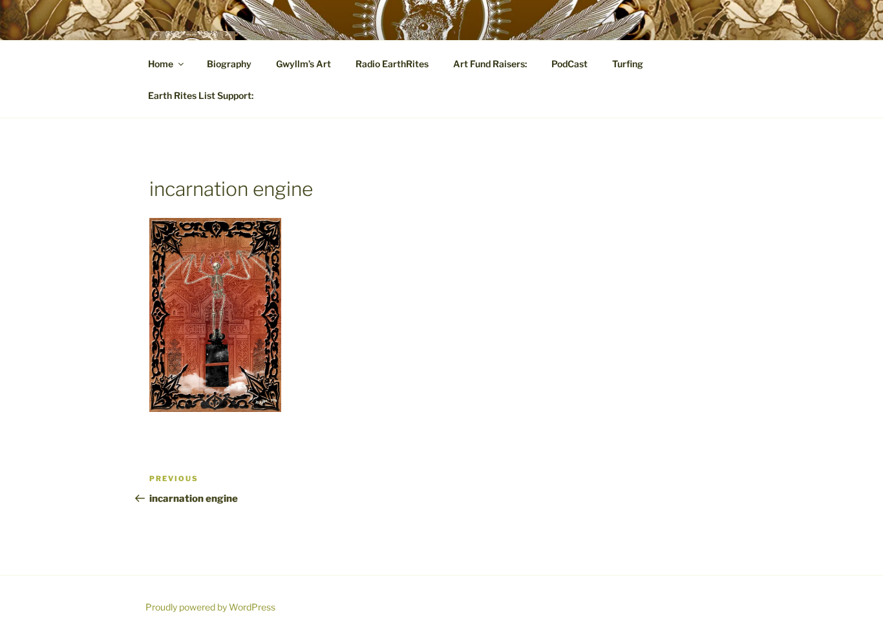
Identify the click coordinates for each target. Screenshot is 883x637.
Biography (229, 63)
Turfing (627, 63)
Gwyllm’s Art (303, 63)
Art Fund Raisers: (490, 63)
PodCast (569, 63)
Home (160, 63)
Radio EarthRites (392, 63)
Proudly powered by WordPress (210, 606)
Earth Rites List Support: (200, 95)
